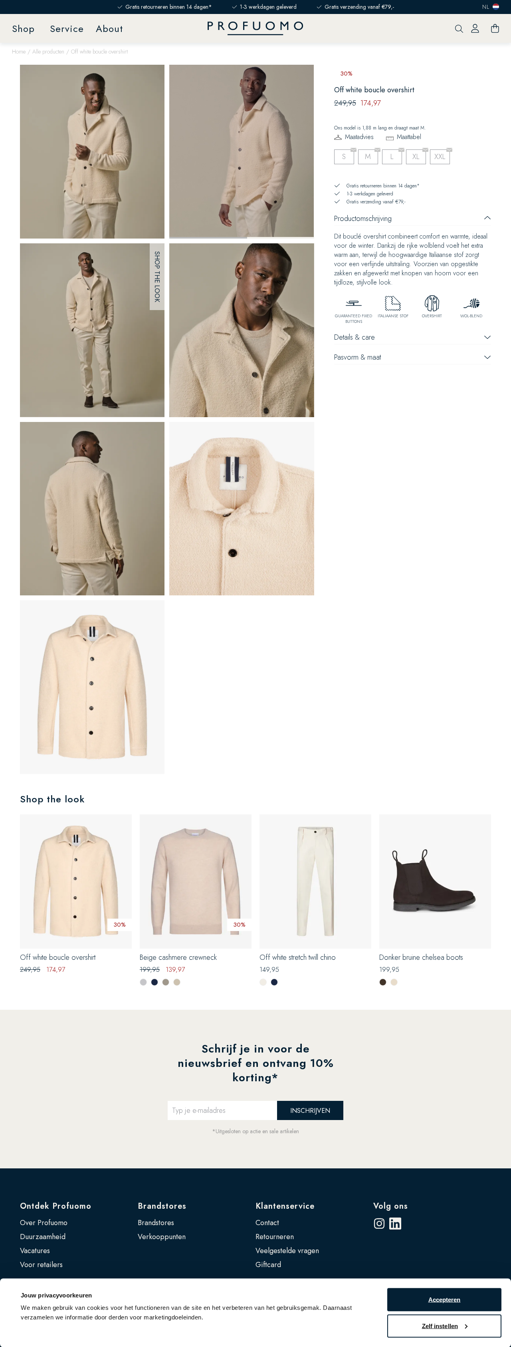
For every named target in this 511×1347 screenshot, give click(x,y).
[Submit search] (459, 29)
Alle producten (48, 52)
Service (67, 29)
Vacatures (35, 1251)
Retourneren (275, 1237)
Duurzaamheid (42, 1237)
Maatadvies (359, 136)
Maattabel (409, 136)
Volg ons (390, 1206)
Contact (267, 1223)
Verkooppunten (162, 1237)
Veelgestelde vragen (287, 1251)
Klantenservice (285, 1206)
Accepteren (444, 1299)
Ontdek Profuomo (55, 1206)
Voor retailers (41, 1264)
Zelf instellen (440, 1325)
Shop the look (157, 276)
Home (19, 52)
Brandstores (162, 1206)
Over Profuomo (43, 1223)
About (109, 29)
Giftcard (268, 1264)
